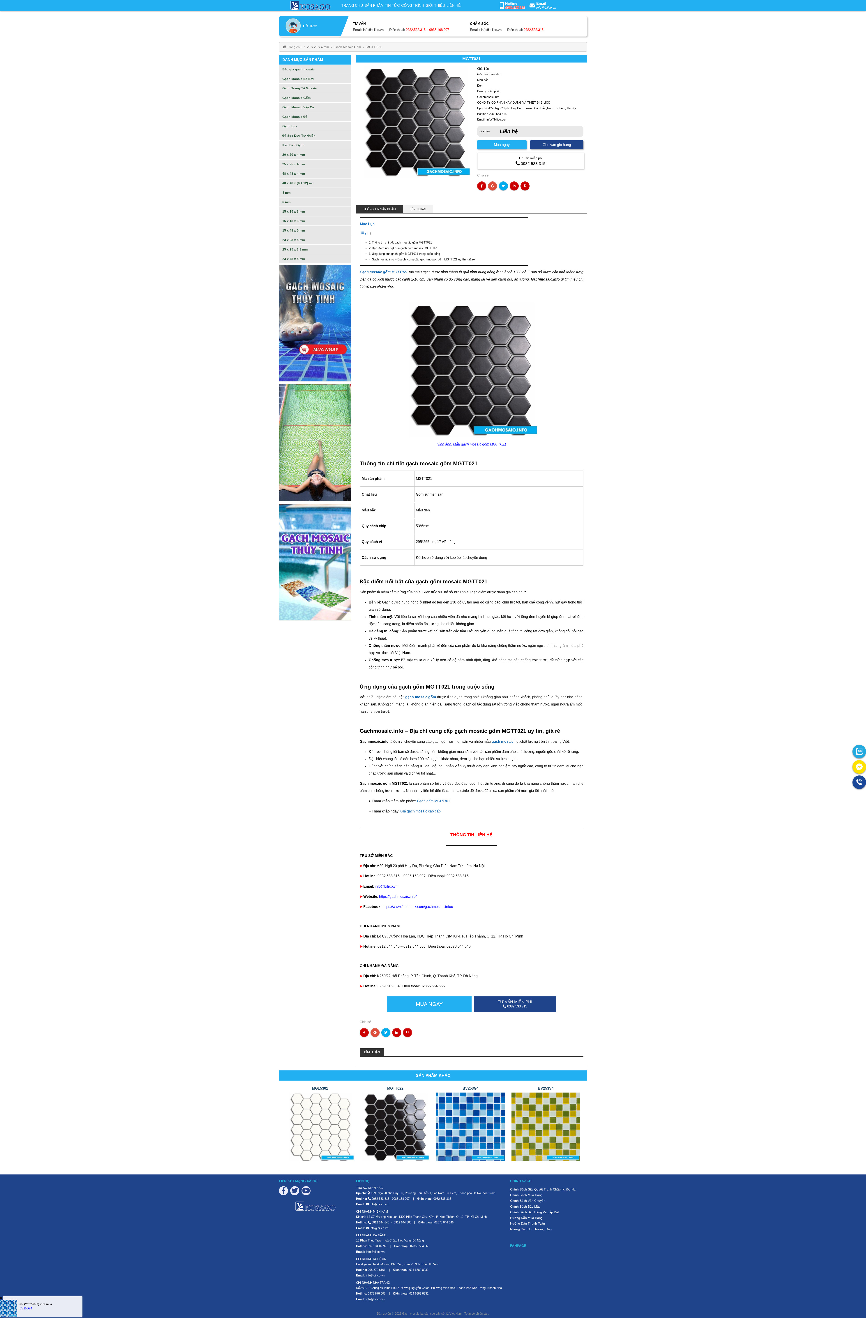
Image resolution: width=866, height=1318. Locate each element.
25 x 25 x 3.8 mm (295, 249)
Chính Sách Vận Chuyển (527, 1200)
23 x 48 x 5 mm (293, 259)
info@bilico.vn (546, 7)
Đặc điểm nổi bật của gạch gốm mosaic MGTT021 (405, 248)
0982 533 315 (533, 163)
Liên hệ (454, 5)
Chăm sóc (479, 24)
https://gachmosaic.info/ (398, 896)
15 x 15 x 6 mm (293, 221)
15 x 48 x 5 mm (293, 230)
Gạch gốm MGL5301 (433, 801)
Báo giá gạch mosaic (298, 69)
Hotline (511, 3)
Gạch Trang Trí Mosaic (299, 88)
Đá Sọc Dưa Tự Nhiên (299, 135)
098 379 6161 (376, 1270)
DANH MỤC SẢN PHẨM (302, 60)
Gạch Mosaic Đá (294, 116)
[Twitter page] (294, 1190)
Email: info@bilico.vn (368, 30)
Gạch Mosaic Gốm (347, 47)
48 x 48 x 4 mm (293, 173)
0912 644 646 (380, 1222)
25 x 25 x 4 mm (318, 47)
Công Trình (412, 5)
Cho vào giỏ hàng (557, 145)
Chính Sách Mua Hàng (526, 1195)
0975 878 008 (376, 1293)
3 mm (286, 192)
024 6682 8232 (418, 1270)
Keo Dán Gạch (293, 145)
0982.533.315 (515, 7)
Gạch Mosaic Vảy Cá (298, 107)
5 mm (286, 202)
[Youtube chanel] (306, 1190)
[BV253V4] (545, 1127)
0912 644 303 (402, 1222)
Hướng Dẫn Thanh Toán (527, 1223)
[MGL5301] (320, 1127)
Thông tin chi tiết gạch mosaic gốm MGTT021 (402, 242)
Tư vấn (359, 24)
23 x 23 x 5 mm (293, 240)
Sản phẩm (374, 5)
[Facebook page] (283, 1190)
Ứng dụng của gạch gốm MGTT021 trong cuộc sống (406, 253)
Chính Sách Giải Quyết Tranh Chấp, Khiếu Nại (543, 1189)
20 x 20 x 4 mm (293, 154)
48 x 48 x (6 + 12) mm (298, 183)
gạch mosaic (503, 741)
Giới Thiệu (435, 5)
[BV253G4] (470, 1127)
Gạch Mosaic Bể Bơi (298, 79)
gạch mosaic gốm (420, 697)
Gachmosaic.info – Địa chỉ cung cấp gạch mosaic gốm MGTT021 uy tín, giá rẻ (424, 259)
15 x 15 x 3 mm (293, 211)
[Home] (310, 5)
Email (541, 3)
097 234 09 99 (377, 1246)
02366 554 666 (419, 1246)
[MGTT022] (395, 1127)
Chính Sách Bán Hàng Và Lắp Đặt (534, 1212)
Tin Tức (392, 5)
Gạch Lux (289, 126)
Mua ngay (502, 145)
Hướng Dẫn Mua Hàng (526, 1218)
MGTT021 (373, 47)
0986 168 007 (401, 1198)
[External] (859, 751)
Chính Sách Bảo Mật (525, 1206)
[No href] (315, 323)
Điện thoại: (419, 30)
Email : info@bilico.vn (486, 30)
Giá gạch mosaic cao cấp (420, 811)
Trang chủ (352, 5)
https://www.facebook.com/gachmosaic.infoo (417, 907)
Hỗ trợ (310, 26)
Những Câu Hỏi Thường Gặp (531, 1229)
